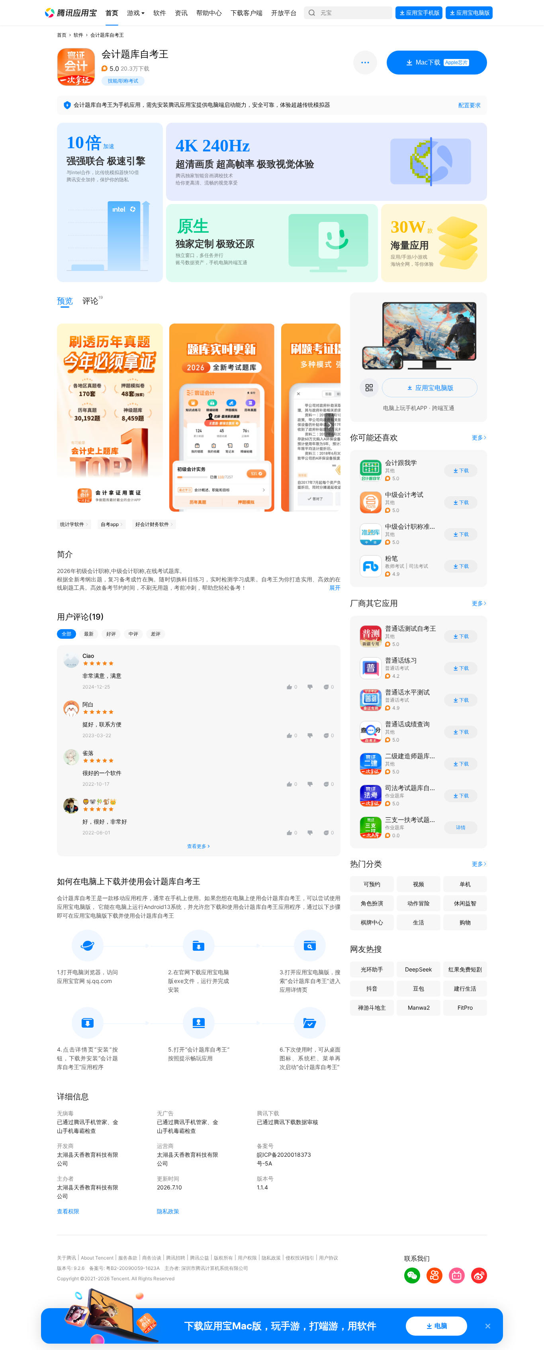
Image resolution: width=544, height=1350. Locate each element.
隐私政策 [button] (168, 1211)
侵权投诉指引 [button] (300, 1258)
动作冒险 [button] (418, 903)
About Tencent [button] (97, 1258)
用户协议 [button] (328, 1258)
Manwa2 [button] (419, 1007)
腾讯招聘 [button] (175, 1258)
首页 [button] (62, 35)
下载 (464, 470)
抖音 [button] (372, 988)
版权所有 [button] (223, 1258)
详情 (461, 827)
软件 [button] (78, 35)
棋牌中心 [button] (372, 922)
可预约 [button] (372, 884)
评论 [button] (90, 300)
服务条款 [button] (127, 1258)
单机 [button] (465, 884)
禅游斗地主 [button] (372, 1007)
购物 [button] (465, 922)
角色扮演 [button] (372, 903)
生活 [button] (418, 922)
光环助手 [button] (372, 969)
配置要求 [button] (469, 105)
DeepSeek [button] (418, 969)
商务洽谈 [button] (151, 1258)
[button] (71, 13)
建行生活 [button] (465, 988)
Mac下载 (442, 62)
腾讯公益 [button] (199, 1258)
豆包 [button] (418, 988)
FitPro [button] (465, 1007)
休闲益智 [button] (465, 903)
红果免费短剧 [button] (465, 969)
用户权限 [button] (247, 1258)
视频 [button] (418, 884)
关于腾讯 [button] (66, 1258)
